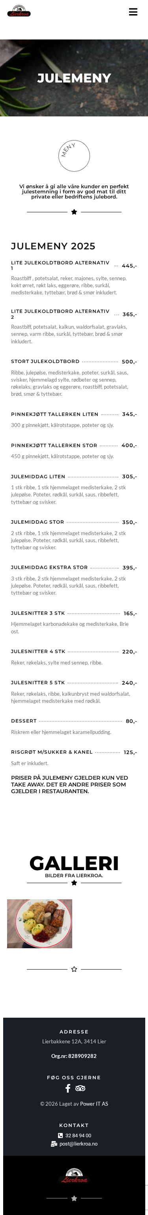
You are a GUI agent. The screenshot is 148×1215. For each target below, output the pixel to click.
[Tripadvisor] (80, 1088)
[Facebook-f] (68, 1088)
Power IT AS (94, 1104)
